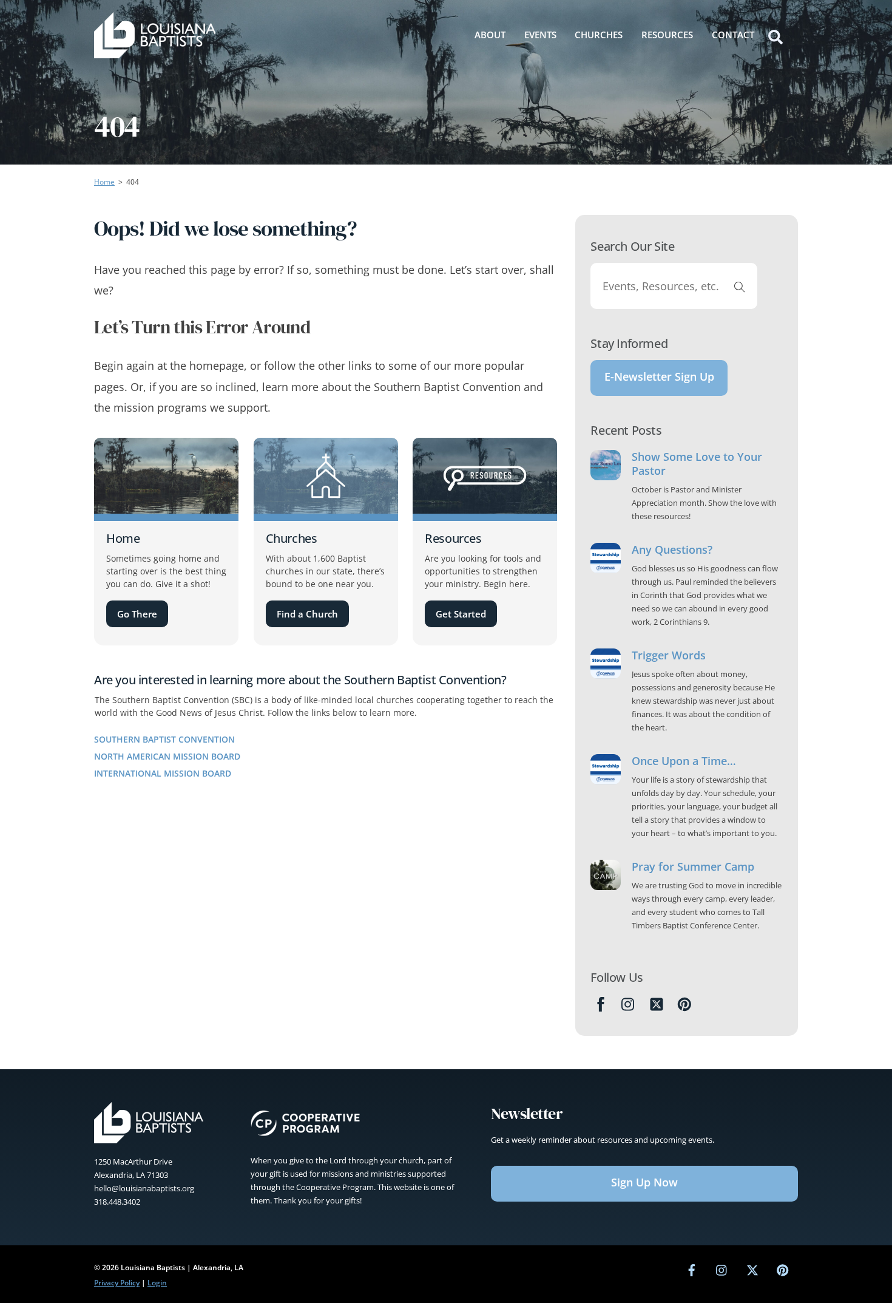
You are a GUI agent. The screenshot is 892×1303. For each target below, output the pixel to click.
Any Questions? (672, 550)
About (490, 35)
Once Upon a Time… (684, 761)
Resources (667, 35)
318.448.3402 (117, 1201)
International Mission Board (162, 773)
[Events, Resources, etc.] (739, 286)
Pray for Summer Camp (693, 867)
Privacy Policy (117, 1282)
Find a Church (307, 614)
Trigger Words (669, 655)
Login (157, 1282)
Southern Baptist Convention (164, 739)
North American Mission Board (167, 756)
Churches (599, 35)
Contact (733, 35)
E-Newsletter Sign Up (659, 376)
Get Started (461, 614)
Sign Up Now (644, 1182)
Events (540, 35)
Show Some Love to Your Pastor (697, 464)
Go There (137, 614)
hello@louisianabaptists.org (144, 1188)
